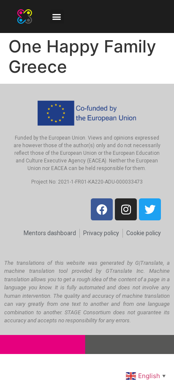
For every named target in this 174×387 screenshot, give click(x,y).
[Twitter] (150, 209)
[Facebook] (102, 209)
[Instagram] (126, 209)
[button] (57, 17)
